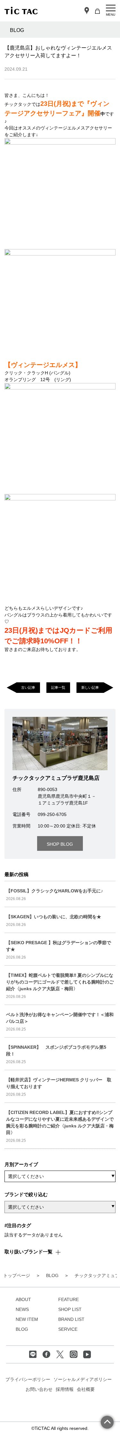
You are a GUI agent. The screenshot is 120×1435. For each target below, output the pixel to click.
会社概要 (86, 1389)
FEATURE (68, 1299)
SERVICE (67, 1329)
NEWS (22, 1309)
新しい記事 (90, 687)
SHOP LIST (70, 1309)
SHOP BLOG (60, 844)
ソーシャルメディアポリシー (82, 1379)
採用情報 (65, 1389)
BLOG (22, 1329)
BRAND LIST (71, 1319)
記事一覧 (58, 687)
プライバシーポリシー (27, 1379)
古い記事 (28, 687)
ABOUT (23, 1299)
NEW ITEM (27, 1319)
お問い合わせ (39, 1389)
